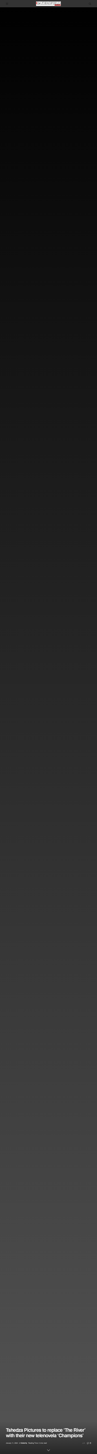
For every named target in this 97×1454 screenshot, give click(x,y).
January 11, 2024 (12, 1443)
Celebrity (24, 1443)
